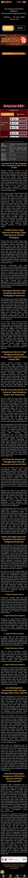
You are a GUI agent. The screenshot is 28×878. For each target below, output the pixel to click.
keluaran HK (19, 170)
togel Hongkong (12, 486)
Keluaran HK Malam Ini (8, 750)
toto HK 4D (13, 545)
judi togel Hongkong (13, 242)
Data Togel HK (19, 696)
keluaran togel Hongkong (9, 323)
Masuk (8, 28)
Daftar (20, 28)
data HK (11, 282)
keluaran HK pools (22, 786)
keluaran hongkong (7, 845)
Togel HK (3, 304)
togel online (20, 510)
